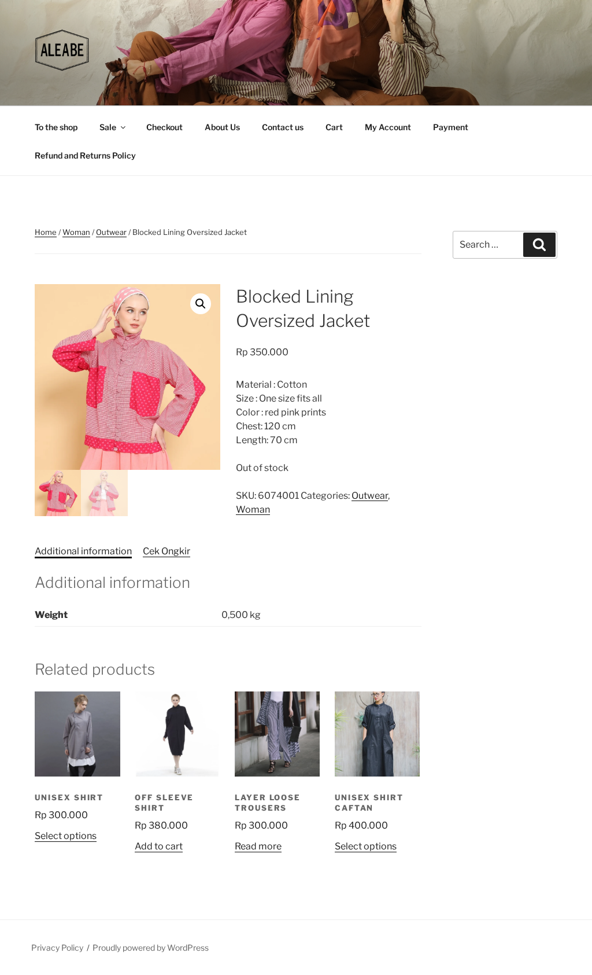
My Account (388, 127)
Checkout (164, 127)
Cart (334, 127)
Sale (107, 127)
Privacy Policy (57, 947)
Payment (450, 127)
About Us (222, 127)
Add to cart (159, 846)
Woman (76, 232)
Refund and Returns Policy (85, 155)
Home (46, 232)
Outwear (111, 232)
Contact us (283, 127)
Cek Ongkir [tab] (166, 551)
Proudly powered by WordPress (150, 947)
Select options (66, 835)
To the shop (56, 127)
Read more (258, 846)
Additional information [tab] (83, 551)
